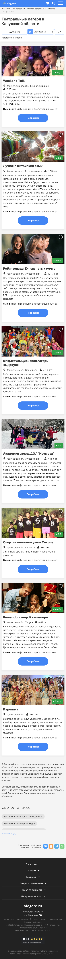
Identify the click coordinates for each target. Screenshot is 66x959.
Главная (6, 9)
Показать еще (8, 833)
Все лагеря (17, 9)
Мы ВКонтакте (31, 915)
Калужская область (33, 9)
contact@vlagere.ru (33, 911)
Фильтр (16, 31)
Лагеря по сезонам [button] (31, 896)
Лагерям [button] (32, 870)
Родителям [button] (31, 864)
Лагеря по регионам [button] (32, 890)
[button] (60, 3)
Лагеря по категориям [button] (31, 883)
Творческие (49, 9)
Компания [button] (31, 877)
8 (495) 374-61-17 (48, 954)
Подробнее (33, 117)
